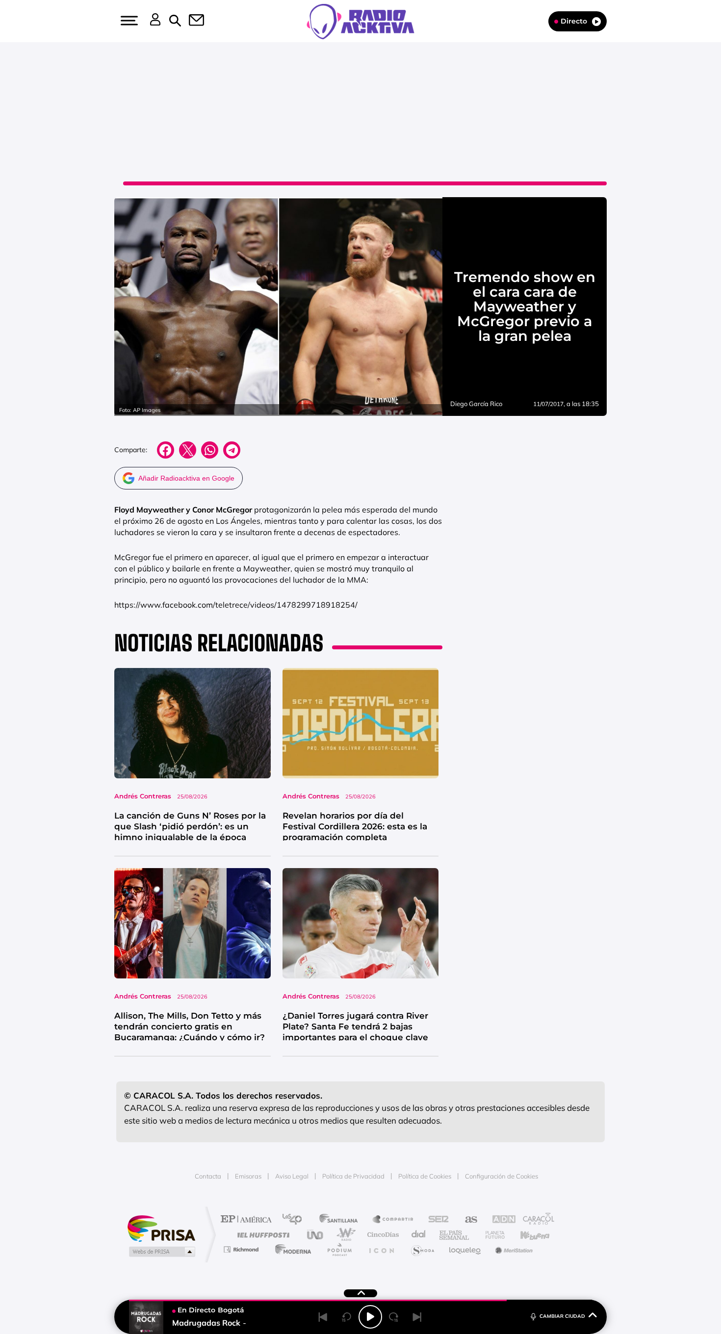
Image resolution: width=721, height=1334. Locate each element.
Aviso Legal (292, 1176)
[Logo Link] (360, 21)
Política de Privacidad (353, 1176)
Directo (574, 21)
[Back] (323, 1317)
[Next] (417, 1317)
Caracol (535, 1220)
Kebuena (526, 1235)
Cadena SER (435, 1220)
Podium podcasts (339, 1249)
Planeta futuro (491, 1235)
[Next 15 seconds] (394, 1317)
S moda (422, 1249)
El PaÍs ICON (381, 1249)
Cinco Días (382, 1235)
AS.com (466, 1220)
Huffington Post (261, 1235)
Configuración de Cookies (501, 1176)
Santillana (341, 1220)
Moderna (290, 1249)
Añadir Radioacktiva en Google (186, 478)
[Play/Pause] (370, 1317)
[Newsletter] (191, 21)
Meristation (512, 1249)
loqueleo (465, 1249)
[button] (128, 20)
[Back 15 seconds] (347, 1317)
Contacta (208, 1176)
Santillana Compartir (393, 1220)
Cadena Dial (419, 1235)
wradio (344, 1235)
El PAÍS (248, 1220)
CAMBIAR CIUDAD (562, 1316)
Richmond (242, 1249)
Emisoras (248, 1176)
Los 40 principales (295, 1220)
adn (499, 1220)
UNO (316, 1235)
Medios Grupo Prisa (161, 1251)
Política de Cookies (424, 1176)
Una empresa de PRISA (161, 1228)
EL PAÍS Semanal (455, 1235)
